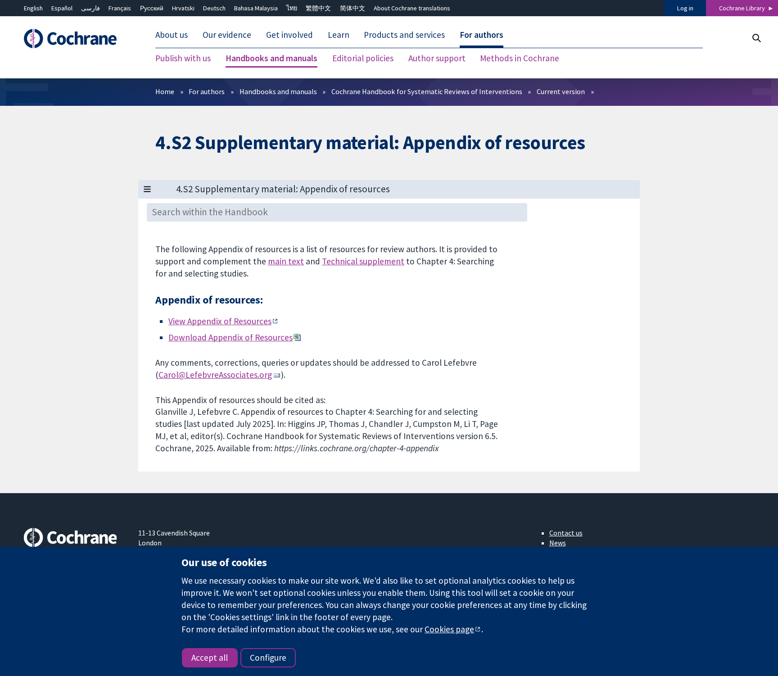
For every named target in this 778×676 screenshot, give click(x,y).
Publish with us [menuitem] (183, 58)
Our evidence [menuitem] (227, 35)
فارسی (90, 8)
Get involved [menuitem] (289, 35)
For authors (207, 91)
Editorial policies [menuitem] (363, 58)
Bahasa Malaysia (256, 8)
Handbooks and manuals (278, 91)
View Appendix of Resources (219, 321)
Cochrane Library (742, 8)
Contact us (566, 532)
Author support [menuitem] (437, 58)
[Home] (74, 39)
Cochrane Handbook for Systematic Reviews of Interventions (426, 91)
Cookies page (449, 629)
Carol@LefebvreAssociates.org (215, 374)
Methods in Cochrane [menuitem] (519, 58)
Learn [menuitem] (338, 35)
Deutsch (214, 8)
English (33, 8)
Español (61, 8)
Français (120, 8)
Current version (561, 91)
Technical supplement (363, 261)
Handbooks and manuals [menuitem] (271, 58)
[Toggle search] (756, 38)
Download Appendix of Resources (230, 337)
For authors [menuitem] (481, 35)
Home (164, 91)
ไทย (291, 8)
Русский (151, 8)
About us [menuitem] (171, 35)
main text (286, 261)
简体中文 (352, 8)
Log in (685, 8)
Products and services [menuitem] (404, 35)
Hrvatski (183, 8)
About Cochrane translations (412, 8)
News (557, 542)
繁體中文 (318, 8)
